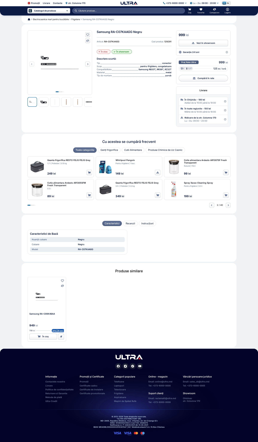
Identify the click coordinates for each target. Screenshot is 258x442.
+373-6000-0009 (162, 402)
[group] (85, 150)
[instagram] (125, 366)
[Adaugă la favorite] (87, 34)
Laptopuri (119, 385)
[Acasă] (128, 3)
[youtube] (140, 366)
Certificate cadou (88, 385)
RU (228, 3)
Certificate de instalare (91, 389)
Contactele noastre (55, 381)
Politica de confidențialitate (59, 389)
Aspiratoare (120, 397)
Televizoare (120, 389)
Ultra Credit (51, 401)
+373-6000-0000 (162, 385)
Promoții (84, 381)
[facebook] (118, 366)
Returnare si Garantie (56, 393)
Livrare (49, 385)
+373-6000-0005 (196, 385)
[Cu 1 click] (61, 337)
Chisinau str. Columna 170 (191, 399)
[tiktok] (133, 366)
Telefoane (119, 381)
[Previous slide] (211, 205)
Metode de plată (53, 397)
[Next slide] (87, 64)
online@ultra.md (163, 381)
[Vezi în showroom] (157, 172)
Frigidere (118, 393)
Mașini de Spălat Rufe (125, 401)
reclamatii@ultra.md (165, 398)
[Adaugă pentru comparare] (87, 40)
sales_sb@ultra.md (199, 381)
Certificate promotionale (92, 393)
